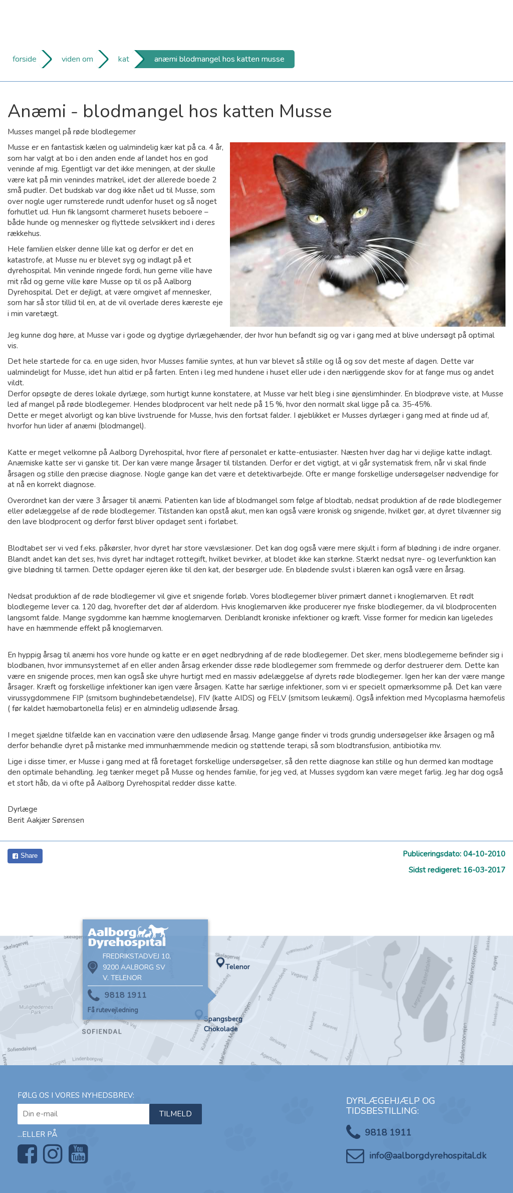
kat (123, 59)
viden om (77, 59)
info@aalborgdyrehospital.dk (427, 1155)
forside (25, 59)
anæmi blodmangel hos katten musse (219, 59)
